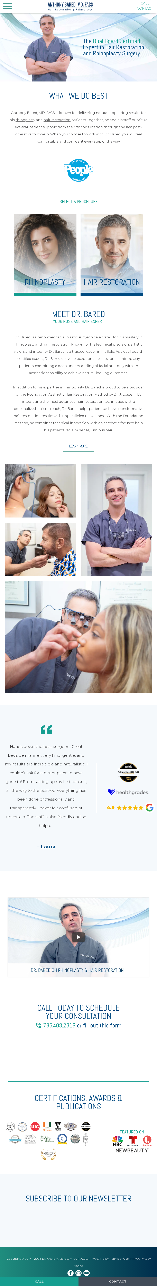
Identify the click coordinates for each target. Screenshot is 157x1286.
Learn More (78, 446)
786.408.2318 (59, 1025)
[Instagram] (78, 1273)
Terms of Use (119, 1258)
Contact (118, 1281)
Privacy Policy (99, 1258)
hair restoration (57, 120)
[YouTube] (86, 1273)
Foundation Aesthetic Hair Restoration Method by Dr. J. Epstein (81, 394)
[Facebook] (70, 1273)
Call (39, 1281)
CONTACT (145, 8)
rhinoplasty (25, 120)
